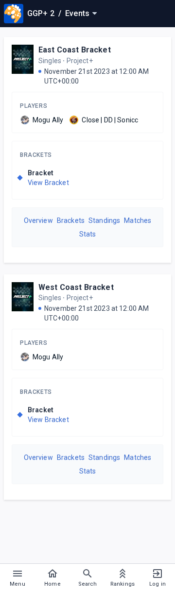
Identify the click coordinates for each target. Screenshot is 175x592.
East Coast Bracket (74, 49)
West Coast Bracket (76, 287)
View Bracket (48, 182)
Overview (38, 220)
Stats (87, 234)
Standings (104, 220)
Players (33, 105)
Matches (137, 220)
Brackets (36, 155)
